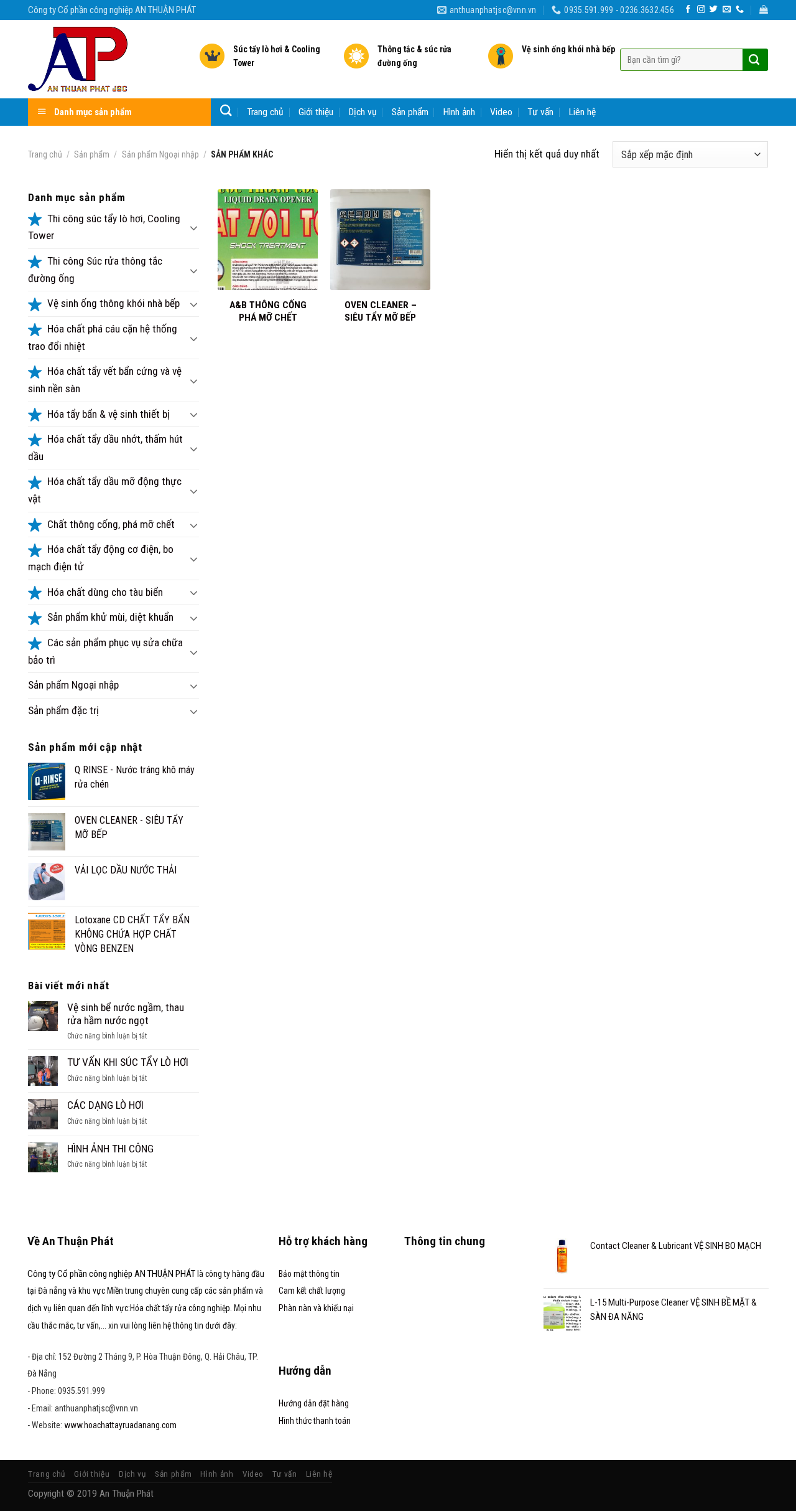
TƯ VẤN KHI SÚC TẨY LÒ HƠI (127, 1062)
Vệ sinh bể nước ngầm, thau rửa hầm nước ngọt (125, 1014)
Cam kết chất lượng (312, 1291)
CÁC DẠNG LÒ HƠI (105, 1105)
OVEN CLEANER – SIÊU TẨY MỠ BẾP (381, 311)
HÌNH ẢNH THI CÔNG (110, 1148)
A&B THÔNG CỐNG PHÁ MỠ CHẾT (268, 311)
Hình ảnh (459, 112)
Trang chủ (265, 112)
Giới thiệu (315, 112)
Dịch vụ (363, 112)
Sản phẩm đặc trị (63, 710)
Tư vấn (540, 112)
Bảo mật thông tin (309, 1274)
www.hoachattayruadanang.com (120, 1425)
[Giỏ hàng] (763, 9)
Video (501, 112)
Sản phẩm (410, 112)
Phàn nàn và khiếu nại (316, 1308)
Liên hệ (582, 112)
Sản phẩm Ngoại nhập (160, 154)
